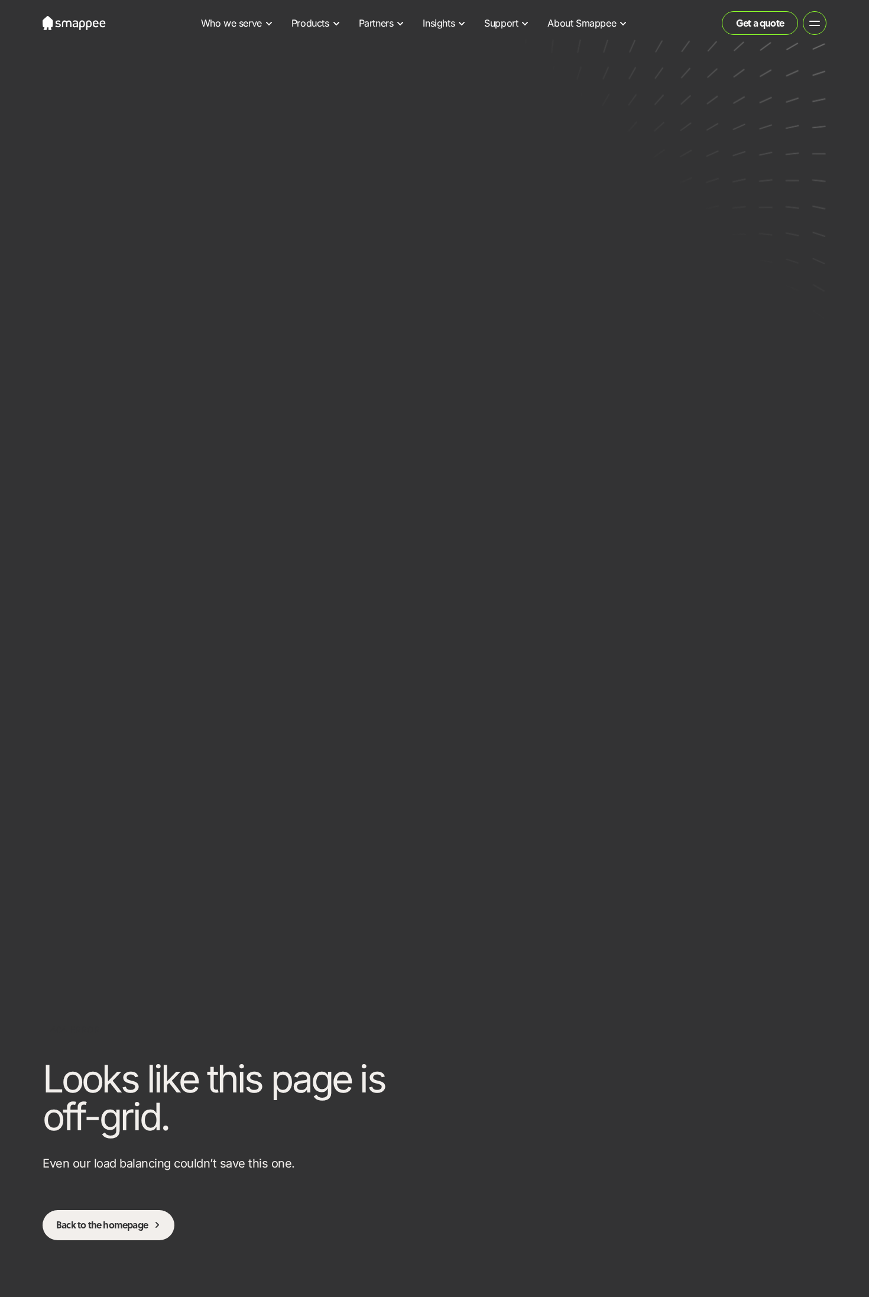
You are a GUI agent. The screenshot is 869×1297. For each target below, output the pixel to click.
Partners (376, 23)
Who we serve (231, 23)
